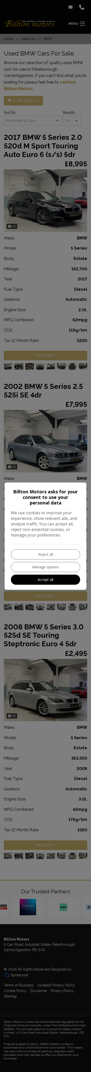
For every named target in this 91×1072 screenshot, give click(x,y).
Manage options (45, 567)
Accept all (45, 579)
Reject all (45, 554)
